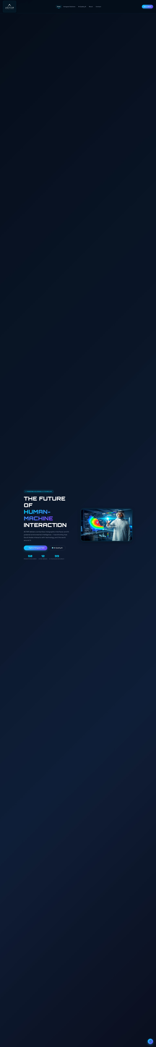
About (91, 6)
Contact (98, 6)
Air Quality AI (82, 6)
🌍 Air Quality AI (57, 548)
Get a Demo (147, 6)
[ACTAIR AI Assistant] (150, 1041)
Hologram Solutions (69, 6)
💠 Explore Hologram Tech (35, 548)
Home (58, 6)
